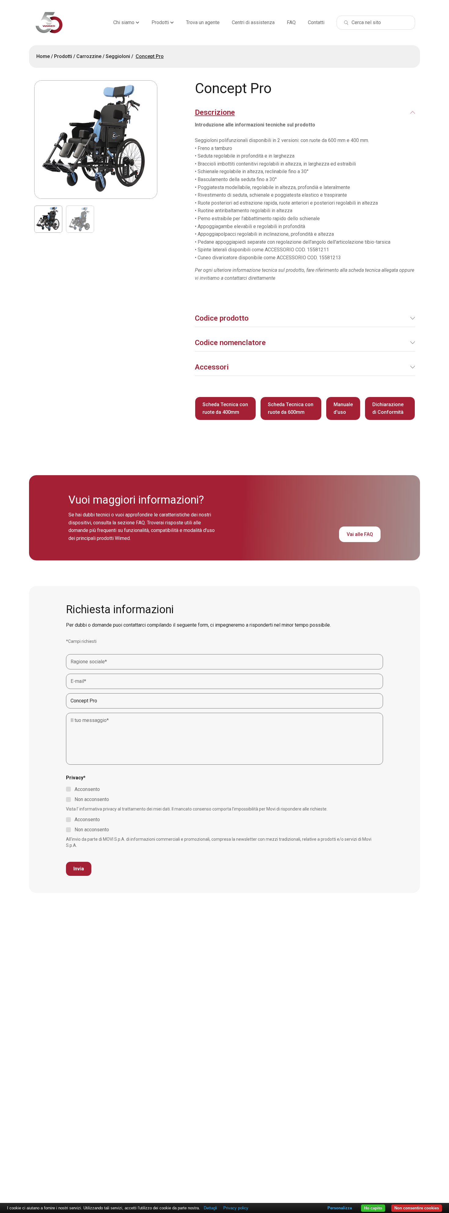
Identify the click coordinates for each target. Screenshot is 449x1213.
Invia (78, 869)
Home (43, 56)
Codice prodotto (222, 318)
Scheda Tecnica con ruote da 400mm (225, 408)
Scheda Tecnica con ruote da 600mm (290, 408)
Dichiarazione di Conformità (387, 408)
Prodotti (160, 22)
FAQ (291, 22)
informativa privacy (98, 809)
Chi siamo (123, 22)
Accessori (212, 367)
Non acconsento (92, 799)
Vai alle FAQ (360, 534)
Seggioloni (118, 56)
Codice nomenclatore (230, 342)
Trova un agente (203, 22)
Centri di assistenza (253, 22)
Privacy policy (235, 1208)
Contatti (316, 22)
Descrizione (215, 112)
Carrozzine (88, 56)
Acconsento (87, 789)
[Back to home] (49, 22)
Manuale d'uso (343, 408)
